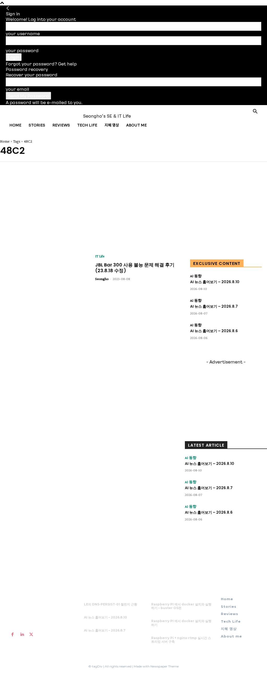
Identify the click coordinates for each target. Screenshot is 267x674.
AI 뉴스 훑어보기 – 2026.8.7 (214, 306)
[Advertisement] (39, 207)
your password (22, 50)
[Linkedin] (22, 634)
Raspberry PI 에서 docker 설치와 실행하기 (181, 623)
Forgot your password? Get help (41, 63)
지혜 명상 (112, 124)
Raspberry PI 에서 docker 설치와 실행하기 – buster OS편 (181, 606)
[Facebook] (12, 634)
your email (17, 89)
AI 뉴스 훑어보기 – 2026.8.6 (214, 330)
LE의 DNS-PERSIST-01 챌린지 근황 (110, 604)
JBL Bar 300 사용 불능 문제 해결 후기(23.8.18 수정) (134, 268)
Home (15, 124)
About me (136, 124)
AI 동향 (196, 276)
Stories (37, 124)
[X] (31, 634)
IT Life (100, 256)
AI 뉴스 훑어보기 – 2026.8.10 (214, 281)
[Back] (8, 8)
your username (23, 33)
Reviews (61, 124)
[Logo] (25, 116)
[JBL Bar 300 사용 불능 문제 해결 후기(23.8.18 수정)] (43, 284)
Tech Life (87, 124)
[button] (255, 111)
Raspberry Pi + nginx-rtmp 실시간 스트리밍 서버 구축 (181, 639)
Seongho (102, 279)
